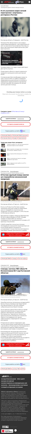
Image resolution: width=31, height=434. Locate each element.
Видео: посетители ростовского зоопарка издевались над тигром (16, 159)
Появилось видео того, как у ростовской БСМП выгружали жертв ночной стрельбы (17, 145)
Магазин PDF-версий (7, 381)
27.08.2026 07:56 (5, 171)
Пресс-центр (21, 379)
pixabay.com (4, 37)
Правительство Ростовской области (10, 297)
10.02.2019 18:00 (4, 6)
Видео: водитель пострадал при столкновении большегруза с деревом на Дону (17, 150)
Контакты (4, 385)
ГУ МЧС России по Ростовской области (11, 201)
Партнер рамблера (13, 426)
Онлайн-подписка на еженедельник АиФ (14, 383)
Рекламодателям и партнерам (18, 385)
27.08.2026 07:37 (5, 265)
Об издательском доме (8, 379)
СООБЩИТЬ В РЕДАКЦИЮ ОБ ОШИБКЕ (12, 387)
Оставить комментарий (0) (15, 124)
